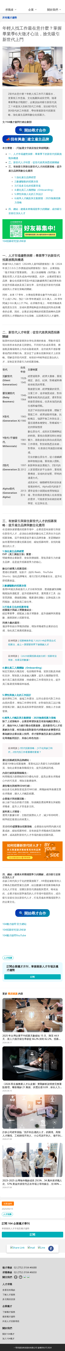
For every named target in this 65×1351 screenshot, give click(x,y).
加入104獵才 (8, 1338)
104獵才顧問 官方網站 (14, 924)
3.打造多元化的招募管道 (28, 185)
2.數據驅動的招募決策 (26, 181)
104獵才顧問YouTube (14, 935)
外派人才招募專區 (10, 1321)
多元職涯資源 (8, 1299)
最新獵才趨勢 (8, 1316)
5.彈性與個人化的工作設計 (29, 194)
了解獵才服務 (8, 1311)
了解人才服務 (8, 1294)
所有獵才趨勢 (9, 17)
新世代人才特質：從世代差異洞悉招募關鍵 (36, 162)
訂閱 (32, 1234)
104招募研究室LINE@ (14, 241)
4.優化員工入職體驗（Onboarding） (35, 190)
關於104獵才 (8, 1333)
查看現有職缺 (8, 1289)
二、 (10, 162)
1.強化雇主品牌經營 (25, 177)
